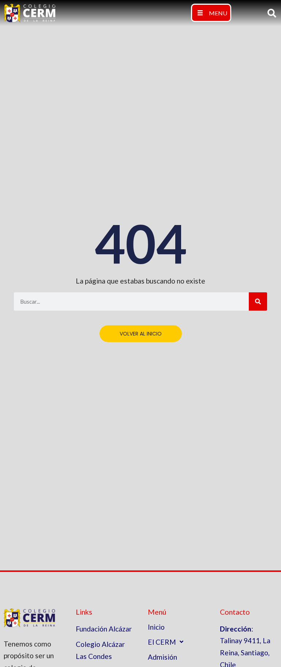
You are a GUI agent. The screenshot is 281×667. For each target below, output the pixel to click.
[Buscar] (258, 301)
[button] (211, 13)
